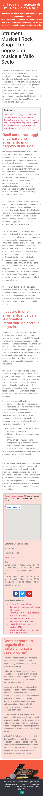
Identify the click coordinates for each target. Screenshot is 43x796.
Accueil (7, 496)
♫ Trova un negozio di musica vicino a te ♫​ (21, 6)
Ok (22, 792)
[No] (39, 787)
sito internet (10, 557)
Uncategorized (17, 496)
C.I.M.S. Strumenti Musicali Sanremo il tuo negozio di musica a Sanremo (25, 607)
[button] (13, 110)
